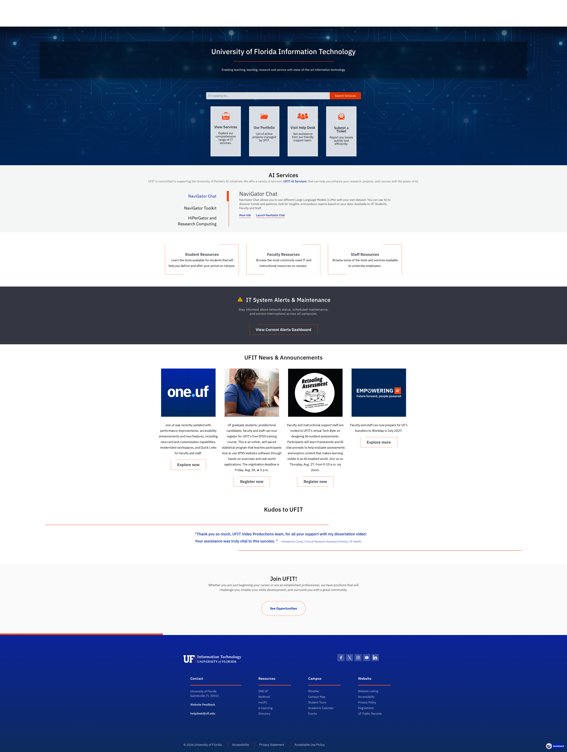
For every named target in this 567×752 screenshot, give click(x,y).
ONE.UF (263, 691)
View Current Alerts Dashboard (283, 329)
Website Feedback (202, 704)
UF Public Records (370, 714)
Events (312, 714)
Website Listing (368, 691)
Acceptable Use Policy (309, 745)
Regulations (366, 708)
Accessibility (366, 697)
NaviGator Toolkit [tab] (203, 209)
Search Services (345, 96)
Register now (251, 481)
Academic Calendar (321, 708)
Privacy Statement (271, 745)
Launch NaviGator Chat (270, 215)
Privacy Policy (367, 702)
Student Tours (317, 702)
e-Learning (265, 708)
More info (245, 215)
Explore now (188, 464)
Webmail (264, 697)
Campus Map (316, 697)
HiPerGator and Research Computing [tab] (200, 221)
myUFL (263, 702)
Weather (313, 691)
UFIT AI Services (295, 181)
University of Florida (208, 745)
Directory (264, 714)
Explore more (379, 442)
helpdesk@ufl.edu (202, 713)
